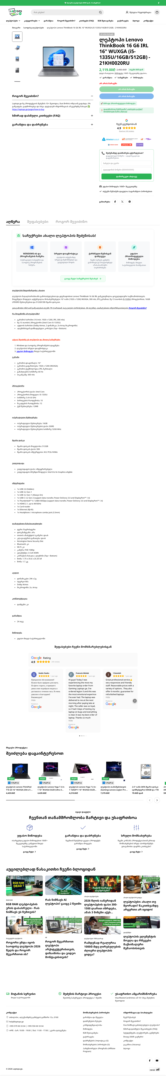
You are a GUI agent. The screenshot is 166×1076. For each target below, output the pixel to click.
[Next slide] (157, 716)
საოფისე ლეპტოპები (33, 27)
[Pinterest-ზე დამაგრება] (130, 202)
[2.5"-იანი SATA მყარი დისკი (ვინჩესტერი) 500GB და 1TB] (146, 687)
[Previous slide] (150, 716)
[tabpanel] (83, 434)
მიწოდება (119, 73)
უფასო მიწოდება (25, 351)
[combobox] (67, 12)
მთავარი (16, 27)
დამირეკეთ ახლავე (126, 176)
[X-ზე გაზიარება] (122, 202)
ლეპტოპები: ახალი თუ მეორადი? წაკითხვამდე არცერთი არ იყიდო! (140, 821)
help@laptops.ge (16, 1021)
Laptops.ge (17, 1069)
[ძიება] (100, 12)
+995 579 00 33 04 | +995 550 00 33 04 (26, 1026)
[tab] (13, 222)
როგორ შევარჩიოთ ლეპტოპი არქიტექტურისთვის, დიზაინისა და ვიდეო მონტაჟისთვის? (60, 865)
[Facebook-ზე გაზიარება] (115, 202)
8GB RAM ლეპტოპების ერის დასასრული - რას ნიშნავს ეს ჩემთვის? (22, 824)
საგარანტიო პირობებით (140, 191)
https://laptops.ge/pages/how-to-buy (28, 109)
